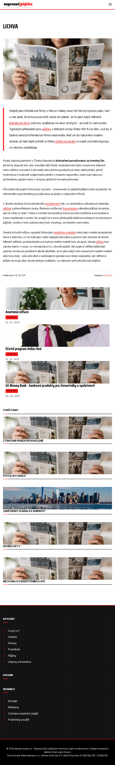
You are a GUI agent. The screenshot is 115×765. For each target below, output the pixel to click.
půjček (7, 208)
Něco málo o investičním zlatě (24, 581)
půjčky (46, 129)
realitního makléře (65, 232)
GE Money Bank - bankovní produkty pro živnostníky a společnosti (50, 385)
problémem (53, 203)
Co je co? (108, 275)
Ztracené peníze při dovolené (23, 440)
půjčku (100, 241)
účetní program (65, 141)
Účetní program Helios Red (23, 349)
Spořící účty (11, 546)
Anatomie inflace (17, 312)
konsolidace (70, 208)
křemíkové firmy (19, 123)
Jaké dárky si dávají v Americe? (24, 511)
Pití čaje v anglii (14, 475)
